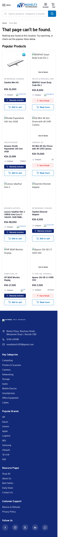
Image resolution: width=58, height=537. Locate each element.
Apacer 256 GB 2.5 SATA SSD (42, 278)
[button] (53, 5)
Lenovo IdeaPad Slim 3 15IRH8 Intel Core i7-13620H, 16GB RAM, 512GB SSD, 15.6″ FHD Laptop (14, 214)
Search (52, 14)
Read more (45, 107)
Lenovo (5, 426)
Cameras (36, 142)
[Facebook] (5, 527)
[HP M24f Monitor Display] (15, 258)
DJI (42, 142)
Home (4, 23)
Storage (6, 378)
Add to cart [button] (17, 107)
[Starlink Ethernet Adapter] (43, 193)
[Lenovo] (21, 227)
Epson (5, 421)
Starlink (20, 79)
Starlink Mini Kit (11, 82)
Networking (9, 79)
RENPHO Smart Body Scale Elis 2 (41, 83)
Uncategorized (11, 142)
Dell (4, 459)
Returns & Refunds (11, 506)
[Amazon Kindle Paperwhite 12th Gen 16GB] (15, 127)
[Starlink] (21, 95)
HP (3, 416)
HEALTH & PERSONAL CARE (43, 79)
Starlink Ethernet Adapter (39, 213)
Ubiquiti (6, 449)
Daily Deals (7, 487)
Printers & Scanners (11, 365)
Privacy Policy (9, 511)
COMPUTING (9, 274)
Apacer (51, 290)
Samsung (6, 445)
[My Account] (45, 5)
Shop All (6, 473)
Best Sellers (7, 482)
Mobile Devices (9, 388)
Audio (5, 383)
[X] (25, 527)
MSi (4, 440)
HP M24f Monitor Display (12, 278)
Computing (7, 360)
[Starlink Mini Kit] (15, 64)
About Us (6, 478)
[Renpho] (49, 95)
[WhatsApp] (45, 527)
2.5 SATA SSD (37, 274)
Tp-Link (5, 454)
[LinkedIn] (35, 527)
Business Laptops (12, 208)
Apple (5, 431)
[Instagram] (15, 527)
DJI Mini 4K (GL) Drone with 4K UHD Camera (42, 147)
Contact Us (7, 492)
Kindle (23, 161)
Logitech (6, 435)
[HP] (23, 290)
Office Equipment (10, 397)
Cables (5, 402)
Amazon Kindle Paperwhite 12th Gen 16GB (13, 149)
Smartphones (8, 393)
